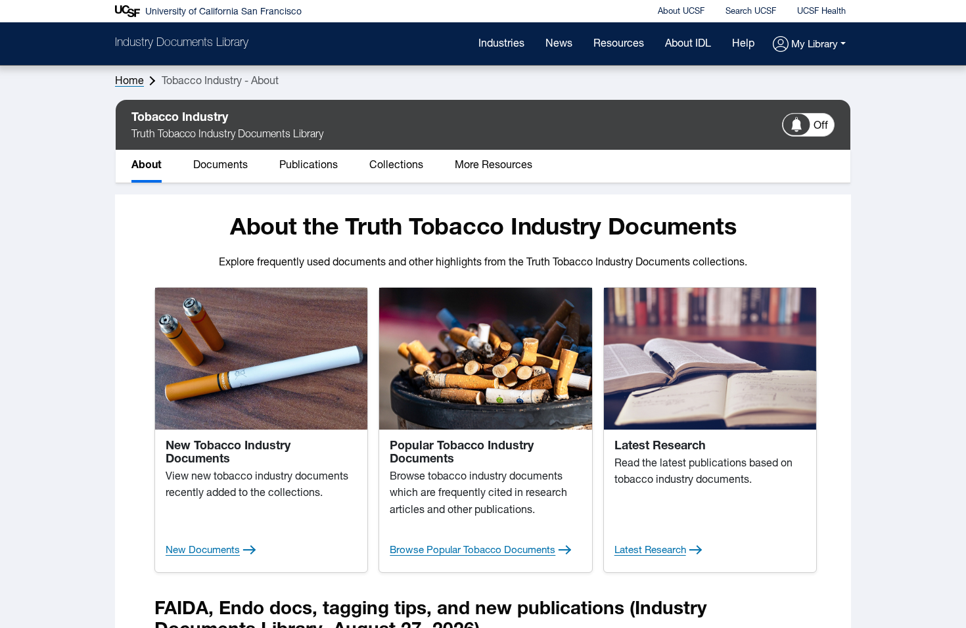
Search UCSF (750, 11)
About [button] (146, 165)
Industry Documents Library (181, 43)
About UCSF (681, 11)
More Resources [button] (493, 165)
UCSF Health (821, 11)
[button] (809, 45)
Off (821, 126)
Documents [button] (220, 165)
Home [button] (129, 81)
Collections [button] (396, 165)
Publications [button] (308, 165)
